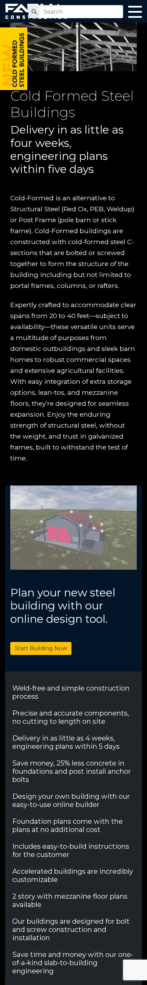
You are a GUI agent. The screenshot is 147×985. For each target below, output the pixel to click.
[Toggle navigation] (135, 13)
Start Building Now (41, 648)
